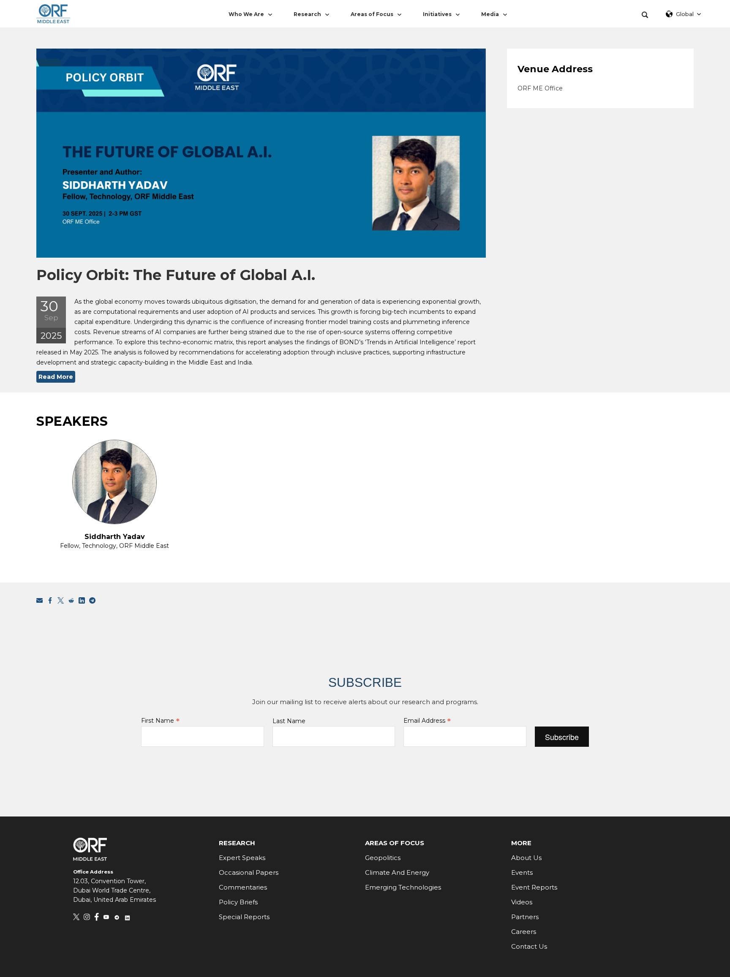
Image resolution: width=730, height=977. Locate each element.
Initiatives (437, 14)
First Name (160, 720)
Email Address (427, 720)
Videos (521, 902)
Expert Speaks (242, 858)
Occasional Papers (248, 872)
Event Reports (534, 887)
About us (526, 858)
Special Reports (244, 917)
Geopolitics (382, 858)
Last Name (288, 721)
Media (490, 14)
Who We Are (246, 14)
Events (522, 872)
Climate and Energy (397, 872)
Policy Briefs (238, 902)
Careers (523, 932)
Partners (525, 917)
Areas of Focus (372, 14)
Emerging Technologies (403, 887)
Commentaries (243, 887)
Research (307, 14)
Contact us (529, 946)
